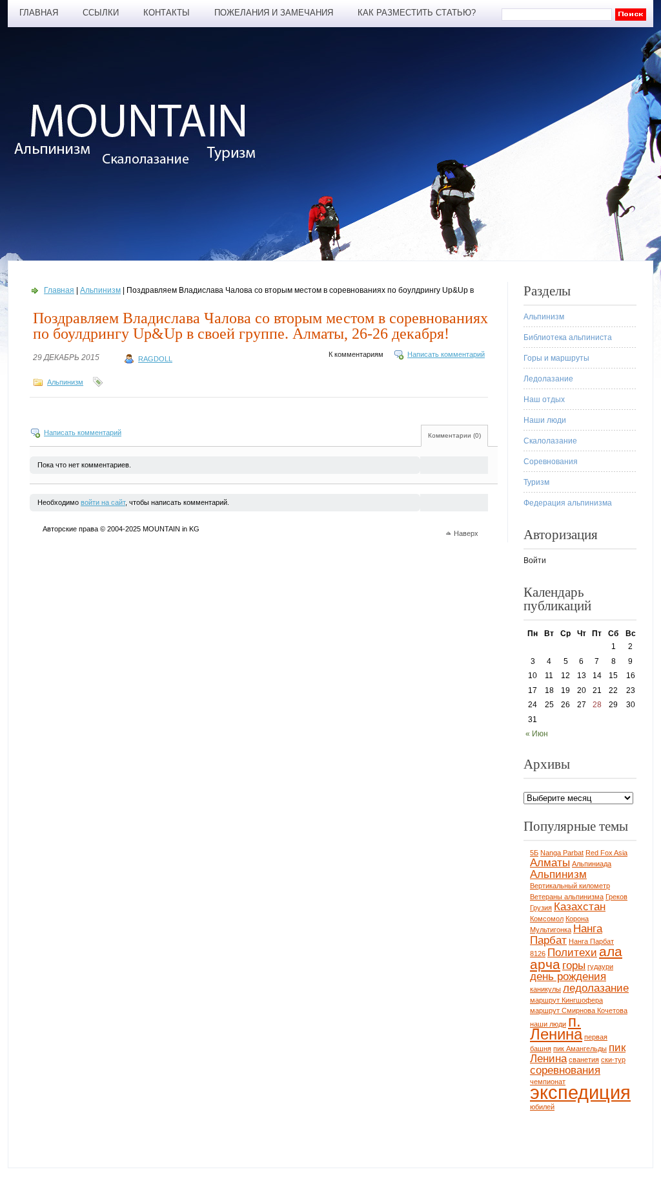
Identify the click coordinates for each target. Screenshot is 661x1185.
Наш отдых (544, 399)
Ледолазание (548, 378)
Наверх (466, 533)
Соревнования (551, 461)
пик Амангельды (580, 1048)
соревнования (565, 1070)
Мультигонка (550, 930)
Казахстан (579, 907)
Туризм (536, 482)
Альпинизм (100, 290)
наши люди (548, 1024)
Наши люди (545, 420)
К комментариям (356, 354)
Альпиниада (591, 864)
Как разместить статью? (417, 12)
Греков (616, 897)
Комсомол (547, 919)
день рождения (568, 976)
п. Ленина (556, 1027)
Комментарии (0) (454, 435)
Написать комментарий (446, 354)
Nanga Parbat (562, 853)
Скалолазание (550, 440)
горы (573, 965)
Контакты (166, 12)
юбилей (542, 1107)
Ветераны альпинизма (567, 897)
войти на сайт (103, 502)
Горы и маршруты (556, 358)
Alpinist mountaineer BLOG (142, 133)
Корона (577, 919)
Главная (38, 12)
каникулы (545, 989)
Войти (535, 560)
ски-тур (613, 1059)
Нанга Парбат (566, 934)
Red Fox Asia (606, 853)
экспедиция (580, 1092)
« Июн (536, 733)
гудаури (600, 966)
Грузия (541, 908)
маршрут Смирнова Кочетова (578, 1010)
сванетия (584, 1059)
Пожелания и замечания (273, 12)
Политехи (572, 952)
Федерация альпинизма (568, 502)
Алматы (550, 863)
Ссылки (101, 12)
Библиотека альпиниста (568, 337)
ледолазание (596, 988)
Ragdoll (155, 359)
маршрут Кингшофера (566, 1000)
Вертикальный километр (570, 886)
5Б (534, 853)
